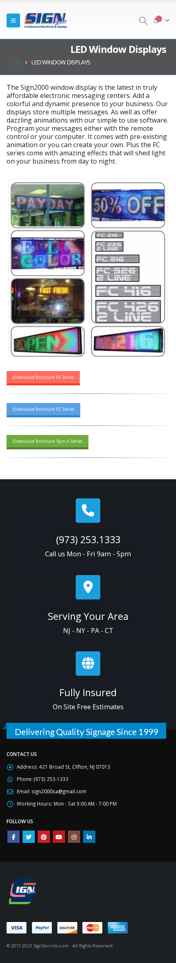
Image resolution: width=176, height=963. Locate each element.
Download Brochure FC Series (43, 409)
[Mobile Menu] (13, 20)
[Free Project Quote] (88, 587)
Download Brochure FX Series (43, 377)
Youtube (59, 837)
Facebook (13, 837)
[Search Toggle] (143, 20)
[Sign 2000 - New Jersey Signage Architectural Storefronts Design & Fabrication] (45, 20)
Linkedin (89, 837)
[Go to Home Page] (17, 62)
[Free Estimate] (88, 510)
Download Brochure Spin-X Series (47, 441)
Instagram (74, 837)
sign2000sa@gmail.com (59, 791)
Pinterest (44, 837)
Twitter (29, 837)
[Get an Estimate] (88, 663)
